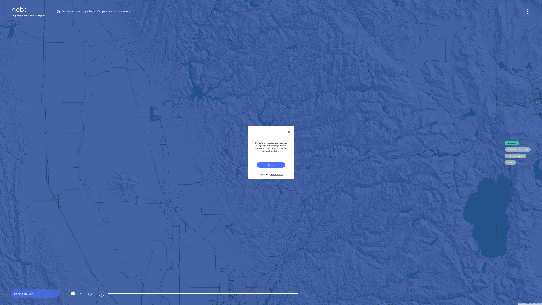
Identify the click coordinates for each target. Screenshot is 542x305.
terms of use (276, 174)
